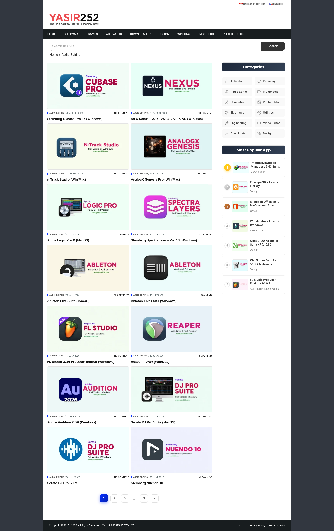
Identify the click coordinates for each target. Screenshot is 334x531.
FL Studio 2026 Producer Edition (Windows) (80, 362)
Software (71, 34)
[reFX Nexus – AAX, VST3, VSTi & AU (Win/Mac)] (171, 86)
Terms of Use (277, 525)
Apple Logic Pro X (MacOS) (68, 240)
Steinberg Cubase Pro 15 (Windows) (75, 119)
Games (93, 34)
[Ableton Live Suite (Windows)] (171, 268)
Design (164, 34)
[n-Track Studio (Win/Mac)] (88, 147)
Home (51, 34)
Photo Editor (233, 34)
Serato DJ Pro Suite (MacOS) (153, 422)
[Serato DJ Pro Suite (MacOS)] (171, 389)
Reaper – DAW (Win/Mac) (150, 362)
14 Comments (205, 295)
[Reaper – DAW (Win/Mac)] (171, 329)
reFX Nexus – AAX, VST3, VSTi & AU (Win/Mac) (167, 119)
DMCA (241, 525)
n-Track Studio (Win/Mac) (66, 179)
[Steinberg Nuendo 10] (171, 450)
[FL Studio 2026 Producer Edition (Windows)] (88, 329)
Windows (184, 34)
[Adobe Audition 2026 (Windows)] (88, 389)
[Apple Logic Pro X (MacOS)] (88, 207)
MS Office (207, 34)
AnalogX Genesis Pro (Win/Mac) (155, 179)
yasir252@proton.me (121, 525)
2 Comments (122, 234)
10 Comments (121, 295)
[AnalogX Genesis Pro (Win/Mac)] (171, 147)
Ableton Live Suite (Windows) (153, 301)
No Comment (121, 113)
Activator (114, 34)
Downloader (140, 34)
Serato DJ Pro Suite (62, 483)
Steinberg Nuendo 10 (147, 483)
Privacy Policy (257, 525)
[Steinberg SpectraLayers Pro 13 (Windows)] (171, 207)
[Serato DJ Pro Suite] (88, 450)
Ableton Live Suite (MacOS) (68, 301)
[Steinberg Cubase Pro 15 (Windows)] (88, 86)
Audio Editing (56, 113)
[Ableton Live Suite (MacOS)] (88, 268)
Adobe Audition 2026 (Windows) (71, 422)
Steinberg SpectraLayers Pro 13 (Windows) (164, 240)
